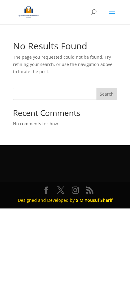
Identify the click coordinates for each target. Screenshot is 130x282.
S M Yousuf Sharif (94, 200)
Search (107, 94)
